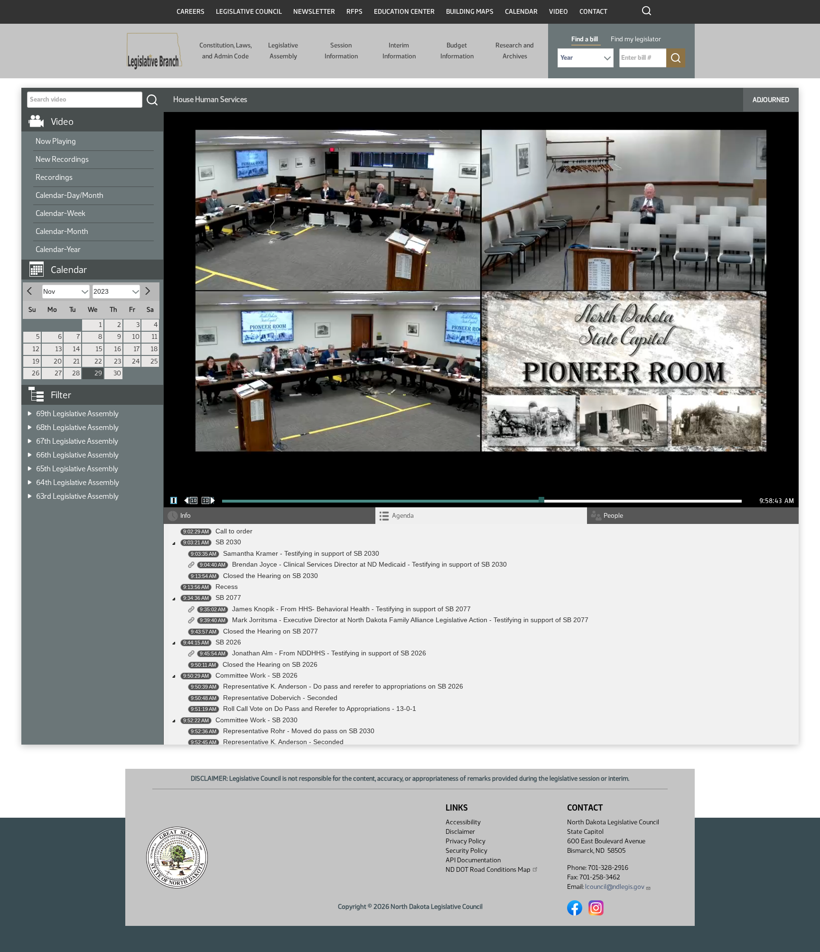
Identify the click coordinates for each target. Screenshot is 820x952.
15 (99, 349)
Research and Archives (514, 50)
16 (117, 349)
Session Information (341, 50)
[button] (95, 265)
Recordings (54, 177)
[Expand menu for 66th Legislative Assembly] (29, 452)
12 (36, 349)
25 (154, 361)
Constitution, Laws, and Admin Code (225, 50)
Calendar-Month (62, 231)
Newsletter (314, 12)
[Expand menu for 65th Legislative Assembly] (29, 465)
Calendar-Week (60, 213)
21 (76, 361)
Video (558, 12)
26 (35, 373)
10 (136, 337)
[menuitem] (93, 142)
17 (137, 349)
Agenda (403, 516)
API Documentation (473, 860)
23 (117, 361)
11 (155, 337)
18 (154, 349)
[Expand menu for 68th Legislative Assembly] (29, 424)
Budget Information (457, 50)
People (613, 516)
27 (58, 373)
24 (136, 361)
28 (76, 373)
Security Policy (466, 851)
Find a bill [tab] (584, 39)
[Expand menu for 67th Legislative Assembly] (29, 438)
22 (98, 361)
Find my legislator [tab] (636, 39)
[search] (152, 99)
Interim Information (399, 50)
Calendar (521, 12)
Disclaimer (460, 832)
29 (98, 373)
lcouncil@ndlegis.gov (614, 887)
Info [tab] (185, 516)
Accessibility (463, 822)
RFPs (354, 12)
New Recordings (62, 159)
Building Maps (470, 12)
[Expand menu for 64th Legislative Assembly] (29, 479)
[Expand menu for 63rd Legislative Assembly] (29, 493)
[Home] (154, 51)
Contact (593, 12)
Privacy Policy (465, 841)
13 (59, 349)
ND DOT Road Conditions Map (488, 870)
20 (58, 361)
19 (36, 361)
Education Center (404, 12)
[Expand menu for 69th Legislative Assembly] (29, 410)
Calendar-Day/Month (69, 195)
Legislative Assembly (283, 50)
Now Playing (56, 141)
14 (76, 349)
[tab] (481, 515)
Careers (191, 12)
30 (117, 373)
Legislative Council (249, 12)
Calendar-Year (58, 249)
